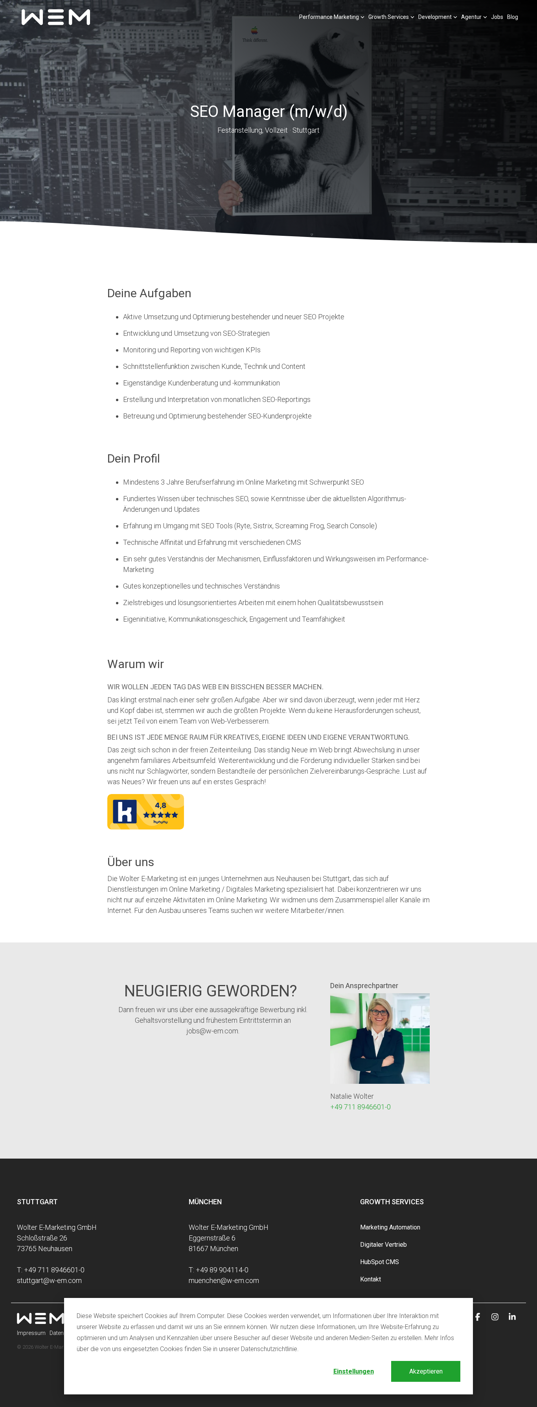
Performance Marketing (329, 17)
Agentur (471, 17)
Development (435, 17)
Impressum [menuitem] (31, 1333)
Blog (512, 17)
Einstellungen (353, 1371)
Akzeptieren (426, 1371)
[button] (478, 1317)
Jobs (497, 17)
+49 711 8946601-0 (360, 1107)
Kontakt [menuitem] (370, 1279)
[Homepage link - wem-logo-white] (40, 1319)
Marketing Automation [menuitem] (390, 1227)
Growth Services (388, 17)
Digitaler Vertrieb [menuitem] (383, 1244)
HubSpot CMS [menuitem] (379, 1262)
